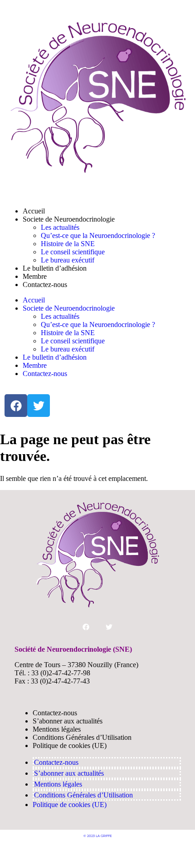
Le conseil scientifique (73, 252)
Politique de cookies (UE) (70, 745)
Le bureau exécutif (67, 260)
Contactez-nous (45, 284)
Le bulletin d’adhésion (55, 268)
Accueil (34, 211)
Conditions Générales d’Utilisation (82, 737)
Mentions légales (57, 729)
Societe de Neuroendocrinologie (69, 219)
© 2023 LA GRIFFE (97, 836)
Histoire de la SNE (68, 244)
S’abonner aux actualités (67, 721)
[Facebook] (16, 405)
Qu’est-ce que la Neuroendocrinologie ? (98, 235)
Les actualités (60, 227)
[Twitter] (38, 405)
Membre (35, 276)
